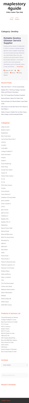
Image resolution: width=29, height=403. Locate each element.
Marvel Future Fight (6, 228)
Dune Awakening (6, 163)
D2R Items (4, 347)
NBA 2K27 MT (5, 335)
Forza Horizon (5, 191)
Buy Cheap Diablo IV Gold (8, 351)
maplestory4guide (14, 6)
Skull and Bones (6, 274)
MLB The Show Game (7, 237)
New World (4, 249)
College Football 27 (6, 151)
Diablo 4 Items (5, 329)
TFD (2, 280)
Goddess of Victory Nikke (8, 197)
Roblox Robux (5, 271)
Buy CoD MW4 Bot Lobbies (9, 340)
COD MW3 (4, 148)
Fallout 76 (4, 173)
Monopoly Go (5, 240)
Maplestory (4, 225)
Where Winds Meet (6, 292)
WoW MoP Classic (6, 305)
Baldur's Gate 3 (5, 130)
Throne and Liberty (6, 286)
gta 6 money (4, 209)
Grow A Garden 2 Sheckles (9, 349)
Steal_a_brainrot (6, 277)
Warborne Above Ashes (8, 289)
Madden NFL (5, 219)
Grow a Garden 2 (6, 203)
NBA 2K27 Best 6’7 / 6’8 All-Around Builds (12, 86)
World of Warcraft (6, 298)
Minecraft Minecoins (7, 234)
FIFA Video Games (6, 185)
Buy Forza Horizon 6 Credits (9, 322)
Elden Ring (4, 166)
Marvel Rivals (5, 231)
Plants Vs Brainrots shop (8, 262)
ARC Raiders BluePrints (8, 338)
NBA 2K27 (4, 246)
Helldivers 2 (4, 216)
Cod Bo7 (3, 145)
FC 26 (3, 182)
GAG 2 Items (4, 344)
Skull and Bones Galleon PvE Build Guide (12, 98)
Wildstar (3, 295)
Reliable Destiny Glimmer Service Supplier (12, 40)
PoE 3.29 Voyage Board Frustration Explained (13, 95)
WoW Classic (5, 301)
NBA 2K (3, 243)
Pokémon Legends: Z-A (8, 265)
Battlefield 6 (4, 133)
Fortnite (3, 188)
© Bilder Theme (5, 400)
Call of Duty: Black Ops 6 (8, 139)
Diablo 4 (3, 160)
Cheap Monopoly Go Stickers (9, 317)
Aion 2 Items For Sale (7, 342)
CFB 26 (3, 142)
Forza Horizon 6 (5, 194)
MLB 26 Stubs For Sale (8, 333)
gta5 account (5, 212)
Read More (20, 66)
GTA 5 (3, 206)
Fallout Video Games (7, 176)
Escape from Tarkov (6, 170)
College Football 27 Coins (8, 319)
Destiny (13, 72)
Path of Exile (4, 255)
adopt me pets (5, 127)
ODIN (2, 252)
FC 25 (3, 179)
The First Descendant (7, 283)
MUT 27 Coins (5, 331)
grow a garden (5, 200)
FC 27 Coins (4, 324)
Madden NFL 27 (5, 222)
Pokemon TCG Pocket (7, 268)
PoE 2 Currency (5, 326)
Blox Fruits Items (6, 136)
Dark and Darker (6, 154)
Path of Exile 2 (5, 259)
